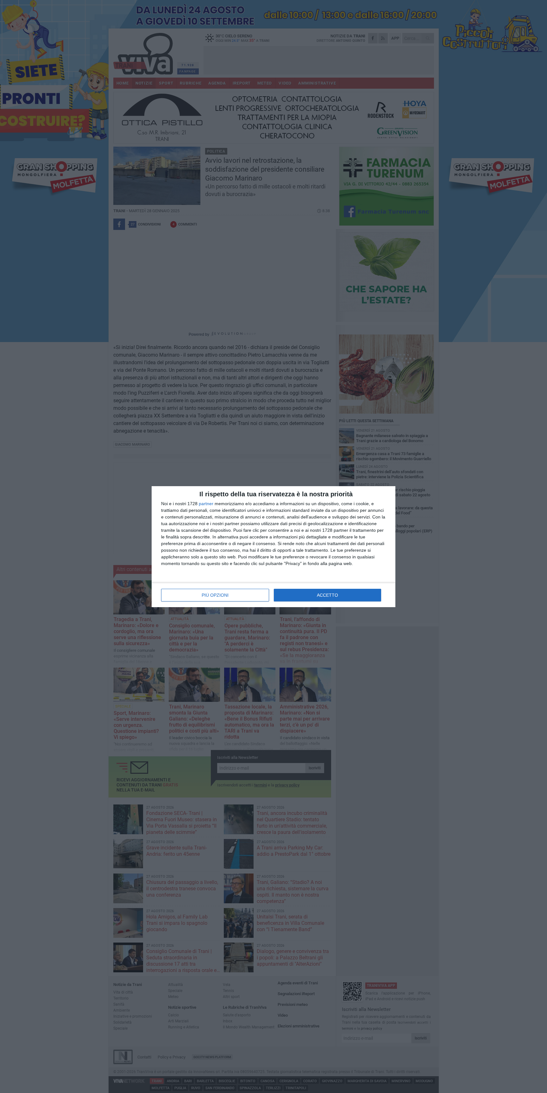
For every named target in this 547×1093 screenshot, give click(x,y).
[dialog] (273, 546)
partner (206, 503)
